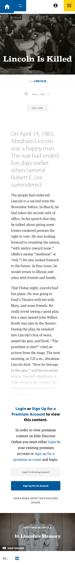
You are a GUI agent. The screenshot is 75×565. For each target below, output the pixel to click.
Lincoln (40, 81)
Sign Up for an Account (35, 485)
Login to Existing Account (35, 472)
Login (21, 408)
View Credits (37, 108)
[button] (37, 94)
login (52, 441)
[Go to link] (7, 6)
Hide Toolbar (15, 548)
